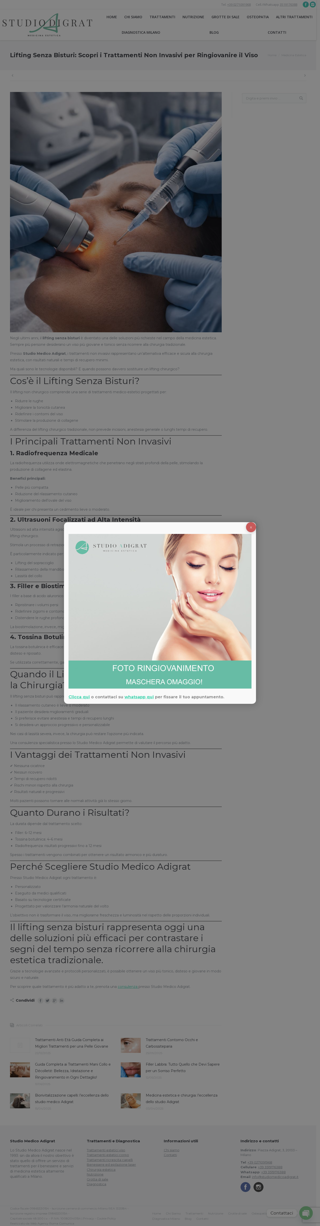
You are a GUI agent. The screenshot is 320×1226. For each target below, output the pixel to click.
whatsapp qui (139, 697)
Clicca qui (79, 697)
